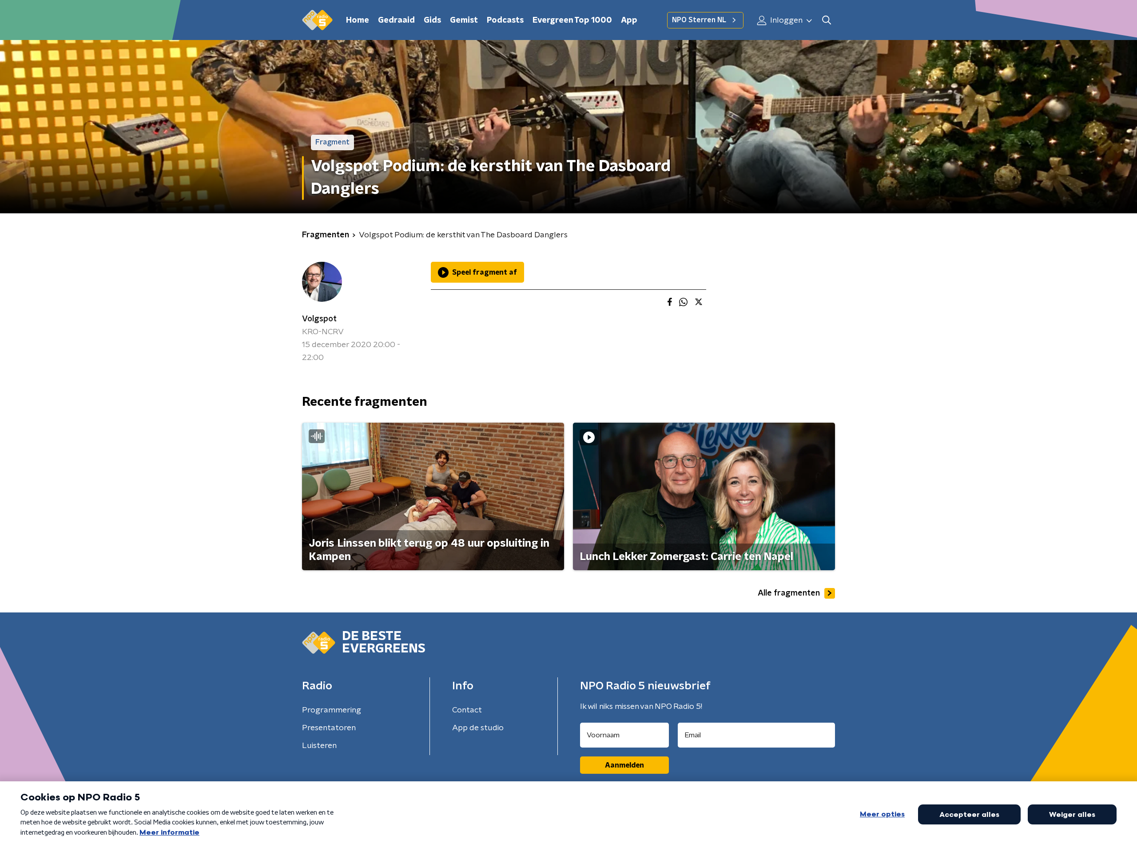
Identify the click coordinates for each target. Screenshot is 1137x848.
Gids (432, 20)
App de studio (478, 728)
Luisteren (319, 746)
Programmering (331, 710)
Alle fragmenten (789, 593)
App (629, 20)
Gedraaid (396, 20)
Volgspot (319, 319)
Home (357, 20)
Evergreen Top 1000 (572, 20)
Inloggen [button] (785, 20)
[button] (826, 20)
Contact (467, 710)
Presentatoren (329, 728)
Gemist (464, 20)
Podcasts (505, 20)
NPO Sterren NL (699, 20)
